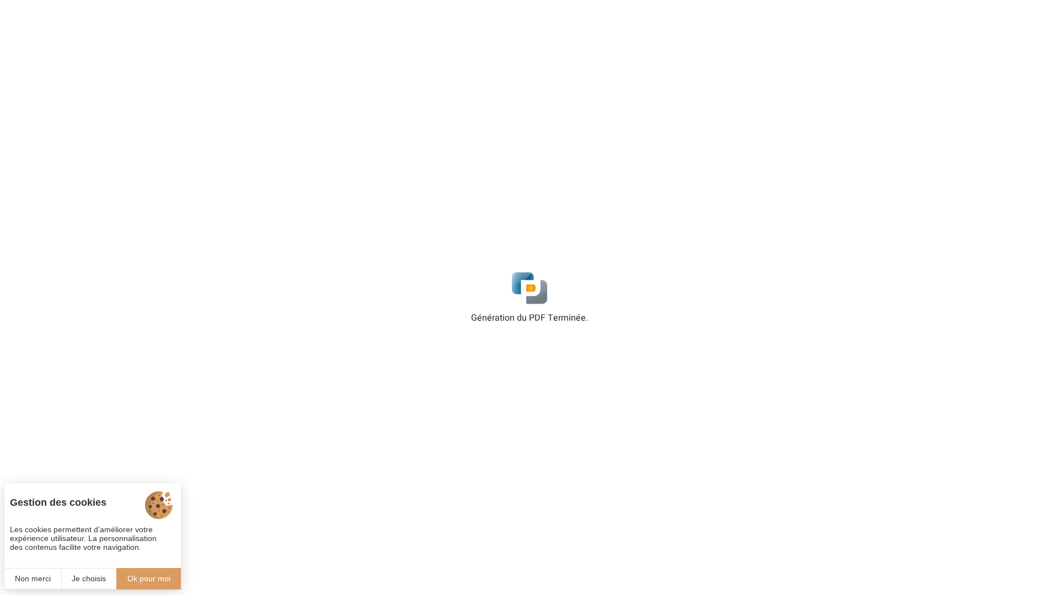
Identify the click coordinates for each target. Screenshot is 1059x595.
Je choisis (89, 578)
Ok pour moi (148, 578)
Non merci (33, 578)
